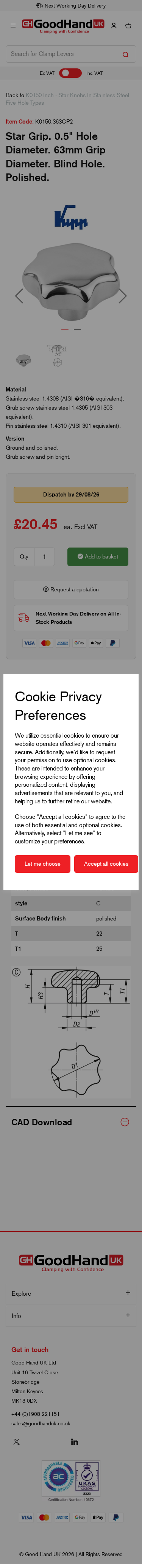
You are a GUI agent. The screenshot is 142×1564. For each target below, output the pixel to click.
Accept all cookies (106, 863)
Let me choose (43, 863)
